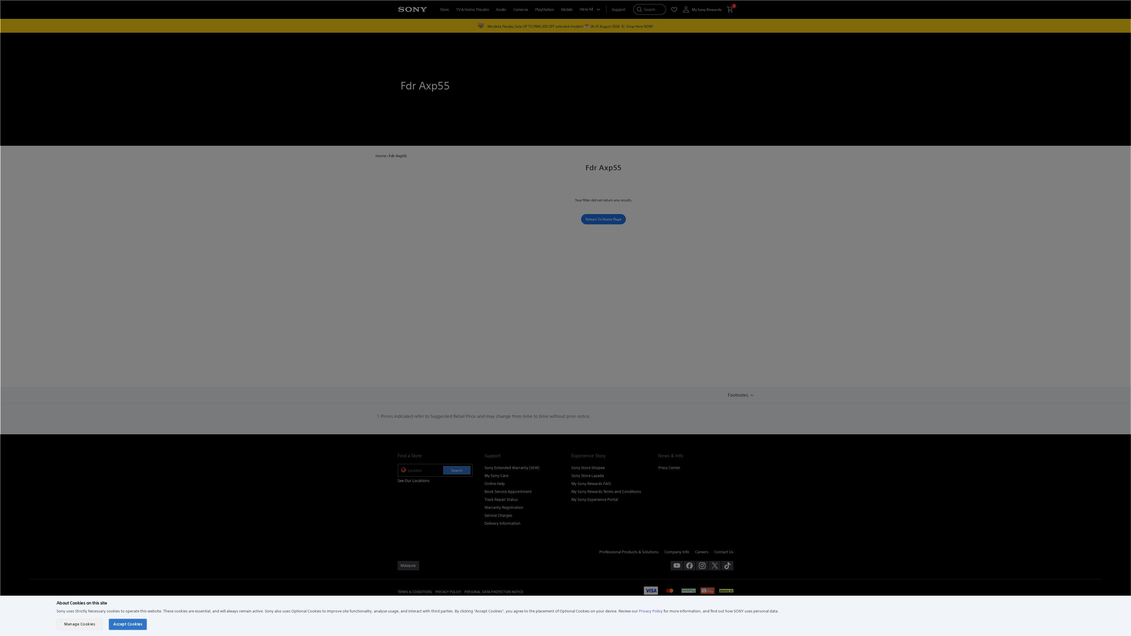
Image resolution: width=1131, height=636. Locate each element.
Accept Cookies (127, 624)
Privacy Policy (651, 611)
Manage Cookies (79, 624)
